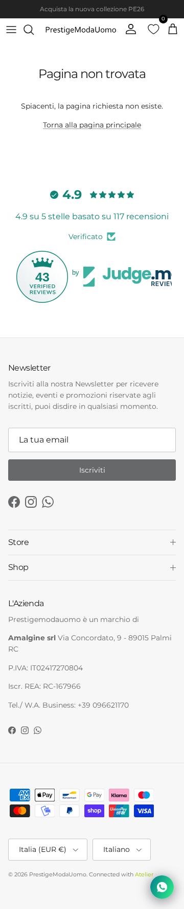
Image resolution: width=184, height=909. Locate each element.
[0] (150, 29)
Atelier (144, 874)
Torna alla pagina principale (92, 124)
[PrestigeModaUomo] (81, 29)
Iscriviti (92, 470)
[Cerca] (33, 29)
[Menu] (11, 29)
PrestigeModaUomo (57, 874)
